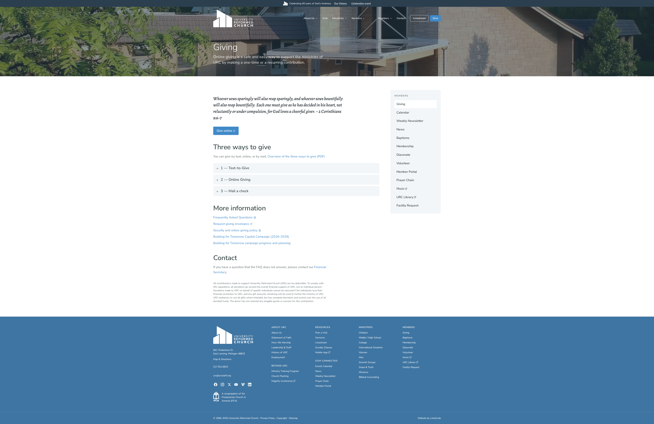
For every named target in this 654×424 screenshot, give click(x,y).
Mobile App (322, 352)
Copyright (282, 418)
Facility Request (407, 205)
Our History (340, 3)
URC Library (410, 198)
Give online (228, 132)
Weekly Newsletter (409, 121)
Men (361, 357)
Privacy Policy (267, 418)
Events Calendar (323, 366)
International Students (371, 347)
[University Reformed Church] (233, 335)
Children (363, 332)
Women (363, 352)
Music (410, 190)
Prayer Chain (405, 180)
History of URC (279, 352)
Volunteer (403, 163)
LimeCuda (435, 418)
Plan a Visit (321, 332)
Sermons (357, 18)
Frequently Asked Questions (233, 217)
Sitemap (293, 418)
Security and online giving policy (235, 230)
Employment (278, 357)
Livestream (419, 18)
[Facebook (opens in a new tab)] (215, 384)
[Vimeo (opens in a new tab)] (242, 384)
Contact (401, 18)
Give (435, 18)
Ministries (338, 18)
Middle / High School (370, 337)
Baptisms (402, 138)
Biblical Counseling (369, 377)
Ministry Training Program (285, 371)
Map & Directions (222, 359)
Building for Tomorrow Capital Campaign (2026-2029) (251, 237)
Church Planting (280, 376)
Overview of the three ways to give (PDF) (296, 156)
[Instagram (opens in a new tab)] (222, 384)
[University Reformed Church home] (233, 18)
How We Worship (281, 342)
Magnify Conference (282, 381)
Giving (400, 104)
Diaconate (403, 155)
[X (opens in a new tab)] (229, 384)
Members (383, 18)
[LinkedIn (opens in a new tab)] (249, 384)
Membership (405, 146)
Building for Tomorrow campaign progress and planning (252, 243)
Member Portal (406, 172)
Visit (325, 18)
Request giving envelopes (231, 224)
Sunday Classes (323, 347)
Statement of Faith (281, 337)
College (363, 342)
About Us (308, 18)
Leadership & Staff (281, 347)
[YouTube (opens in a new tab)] (236, 384)
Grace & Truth (366, 367)
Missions (363, 372)
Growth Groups (367, 362)
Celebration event (361, 3)
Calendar (402, 112)
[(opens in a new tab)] (216, 396)
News (400, 129)
